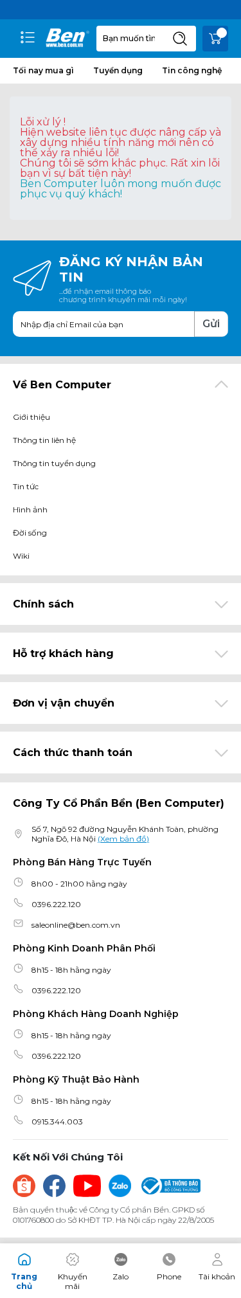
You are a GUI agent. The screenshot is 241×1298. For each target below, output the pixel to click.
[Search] (180, 38)
